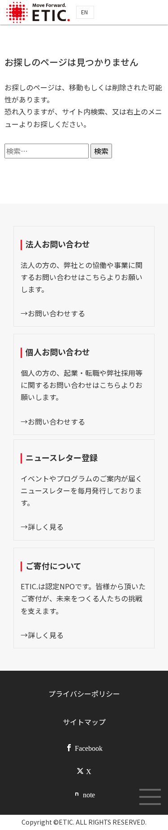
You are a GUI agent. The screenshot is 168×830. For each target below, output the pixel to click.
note (89, 794)
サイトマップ (84, 721)
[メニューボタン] (150, 797)
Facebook (89, 747)
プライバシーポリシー (84, 693)
